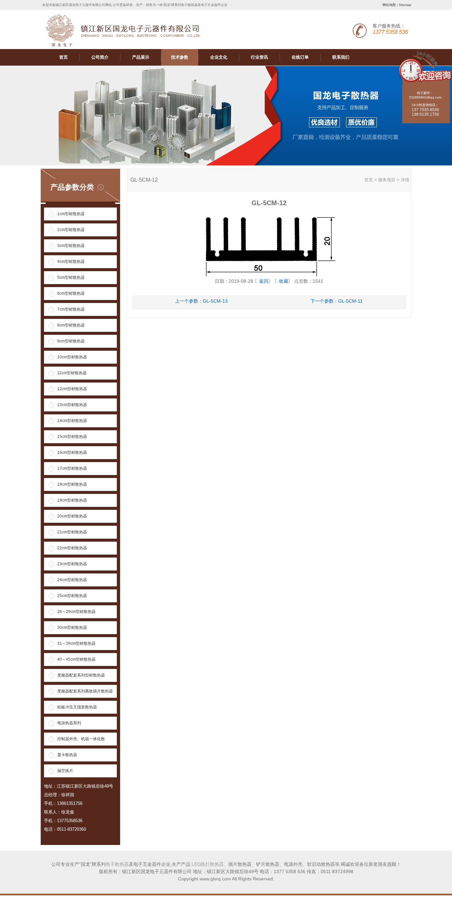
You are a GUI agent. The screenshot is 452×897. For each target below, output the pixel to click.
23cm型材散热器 (72, 564)
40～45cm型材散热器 (76, 659)
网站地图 (389, 5)
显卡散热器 (67, 754)
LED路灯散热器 (208, 864)
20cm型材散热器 (72, 516)
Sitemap (405, 5)
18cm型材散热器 (72, 484)
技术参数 (179, 57)
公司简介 (100, 57)
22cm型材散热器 (72, 548)
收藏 (283, 281)
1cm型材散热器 (71, 213)
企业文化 (218, 57)
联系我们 (340, 57)
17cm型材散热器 (72, 468)
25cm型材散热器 (72, 595)
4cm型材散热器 (71, 261)
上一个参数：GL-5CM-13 (201, 301)
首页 (63, 57)
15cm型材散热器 (72, 436)
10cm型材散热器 (72, 357)
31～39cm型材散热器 (76, 643)
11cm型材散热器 (72, 373)
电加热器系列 (69, 723)
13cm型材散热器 (72, 404)
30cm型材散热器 (72, 627)
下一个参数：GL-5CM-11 (336, 301)
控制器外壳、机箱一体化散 (81, 739)
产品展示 (140, 57)
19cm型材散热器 (72, 500)
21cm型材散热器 (72, 532)
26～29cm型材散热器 (76, 611)
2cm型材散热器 (71, 229)
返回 (263, 281)
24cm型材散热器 (72, 579)
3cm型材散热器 (71, 245)
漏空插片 (65, 770)
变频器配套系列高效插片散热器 (85, 691)
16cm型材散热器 (72, 452)
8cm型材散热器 (71, 325)
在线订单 (300, 57)
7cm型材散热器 (71, 309)
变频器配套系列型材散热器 (81, 675)
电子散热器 (117, 864)
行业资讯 (259, 57)
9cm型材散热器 (71, 341)
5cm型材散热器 (71, 277)
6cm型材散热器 (71, 293)
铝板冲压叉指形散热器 (77, 707)
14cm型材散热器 (72, 420)
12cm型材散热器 (72, 389)
